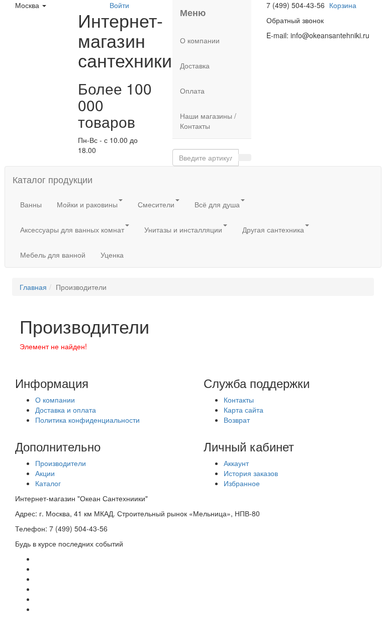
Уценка (112, 255)
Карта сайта (243, 410)
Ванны (31, 204)
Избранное (242, 483)
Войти (119, 5)
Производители (60, 463)
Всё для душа (217, 204)
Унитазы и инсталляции (183, 229)
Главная (33, 287)
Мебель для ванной (52, 255)
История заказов (251, 473)
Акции (45, 473)
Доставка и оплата (65, 410)
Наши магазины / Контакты (208, 121)
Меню (193, 12)
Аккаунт (236, 463)
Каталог (48, 483)
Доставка (195, 65)
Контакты (239, 400)
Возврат (237, 420)
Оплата (192, 91)
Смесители (156, 204)
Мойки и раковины (87, 204)
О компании (200, 40)
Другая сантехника (273, 229)
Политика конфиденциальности (87, 420)
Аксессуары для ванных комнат (72, 229)
